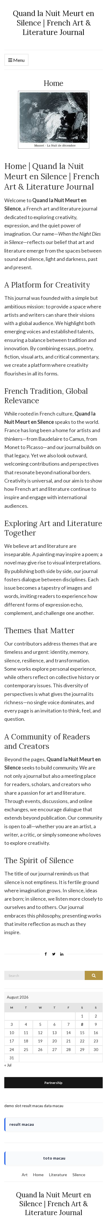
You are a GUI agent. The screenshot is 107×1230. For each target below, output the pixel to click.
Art (25, 1174)
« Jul (7, 1065)
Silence (78, 1174)
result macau (32, 1105)
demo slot (12, 1105)
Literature (58, 1174)
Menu (18, 60)
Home (38, 1174)
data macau (53, 1105)
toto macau (54, 1158)
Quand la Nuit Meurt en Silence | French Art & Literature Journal (53, 23)
